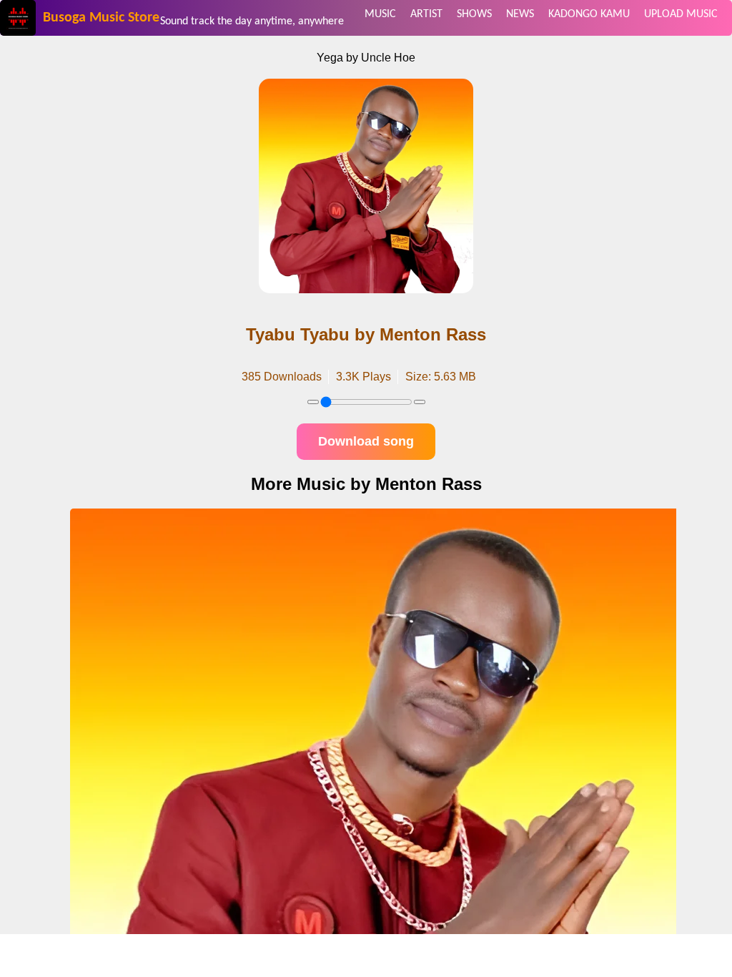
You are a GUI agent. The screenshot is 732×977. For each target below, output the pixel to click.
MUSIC (380, 14)
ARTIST (426, 14)
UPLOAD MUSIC (681, 14)
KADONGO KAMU (589, 14)
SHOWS (474, 14)
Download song (366, 441)
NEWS (520, 14)
